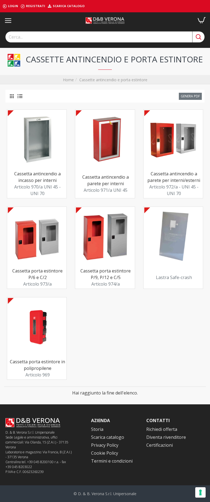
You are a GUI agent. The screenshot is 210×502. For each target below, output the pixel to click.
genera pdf (190, 96)
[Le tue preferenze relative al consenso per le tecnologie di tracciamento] (200, 492)
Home (68, 79)
